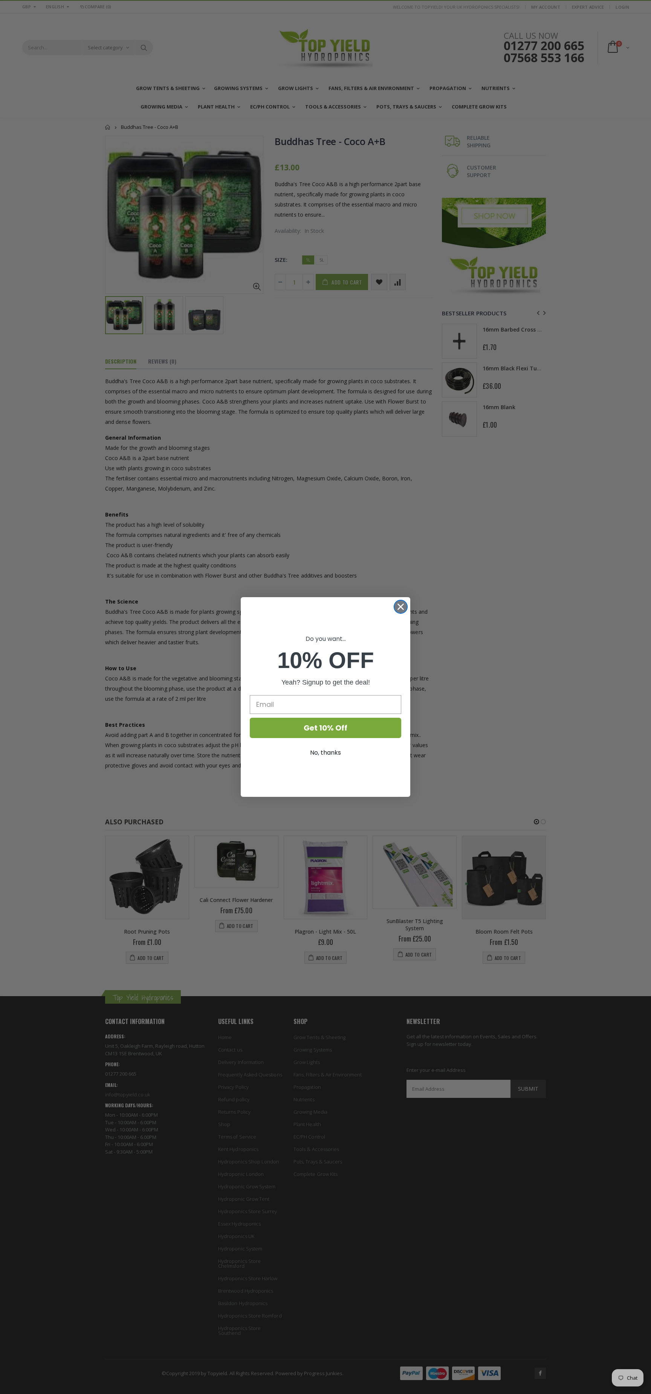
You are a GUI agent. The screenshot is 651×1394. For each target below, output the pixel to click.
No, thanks (325, 752)
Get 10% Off (325, 728)
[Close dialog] (400, 606)
